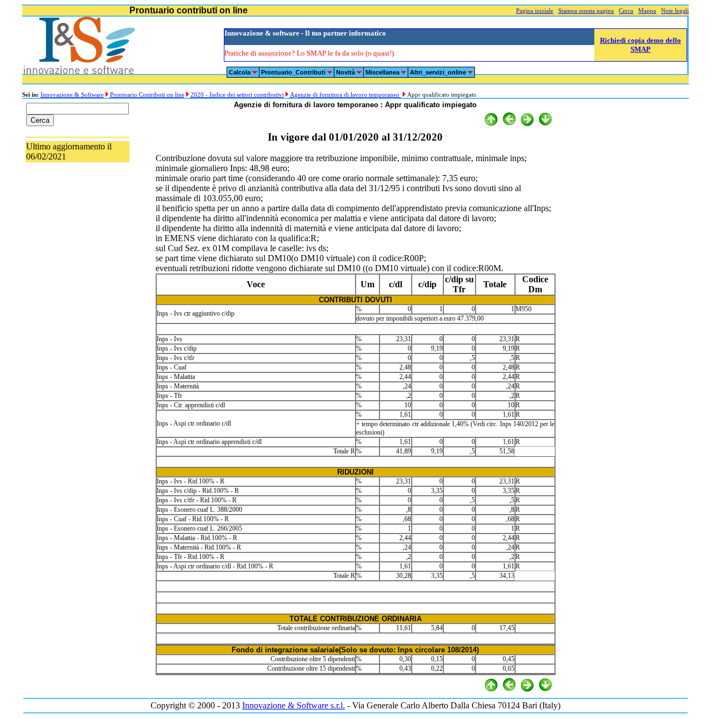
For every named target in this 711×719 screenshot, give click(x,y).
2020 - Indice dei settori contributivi (237, 95)
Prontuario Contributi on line (147, 95)
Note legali (675, 11)
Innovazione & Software (72, 95)
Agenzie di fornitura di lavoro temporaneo (345, 95)
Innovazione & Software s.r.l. (293, 705)
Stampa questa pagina (586, 11)
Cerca (626, 11)
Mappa (647, 11)
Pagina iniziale (534, 11)
